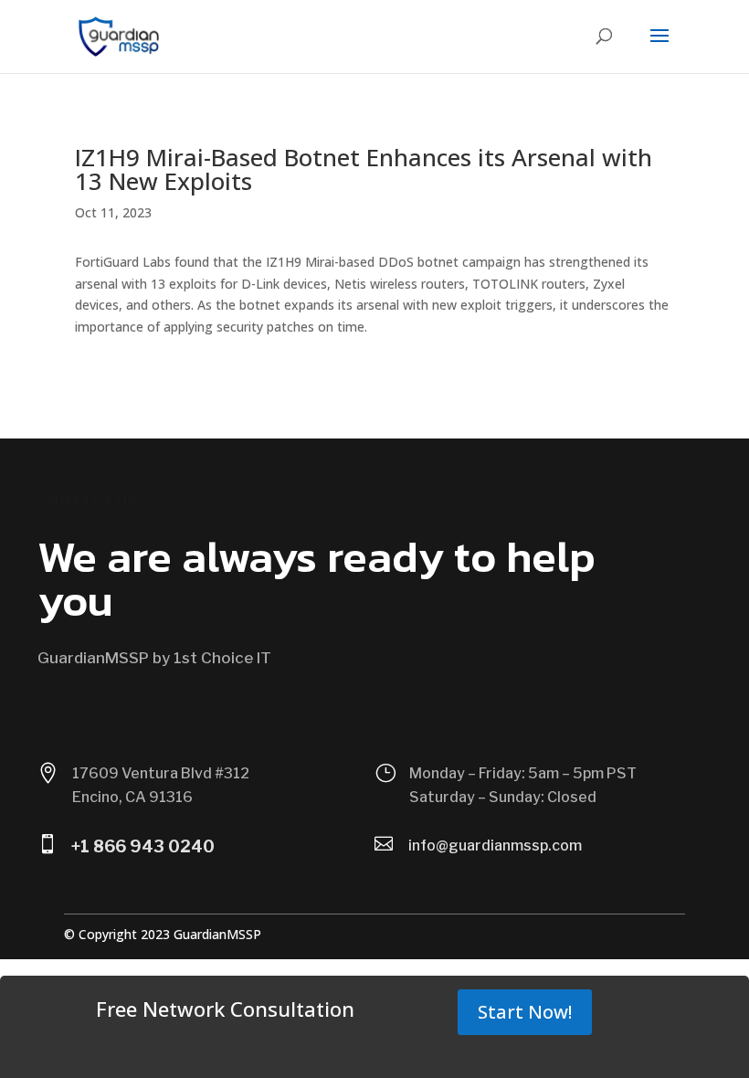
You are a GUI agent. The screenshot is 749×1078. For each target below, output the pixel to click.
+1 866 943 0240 (143, 846)
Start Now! (525, 1011)
